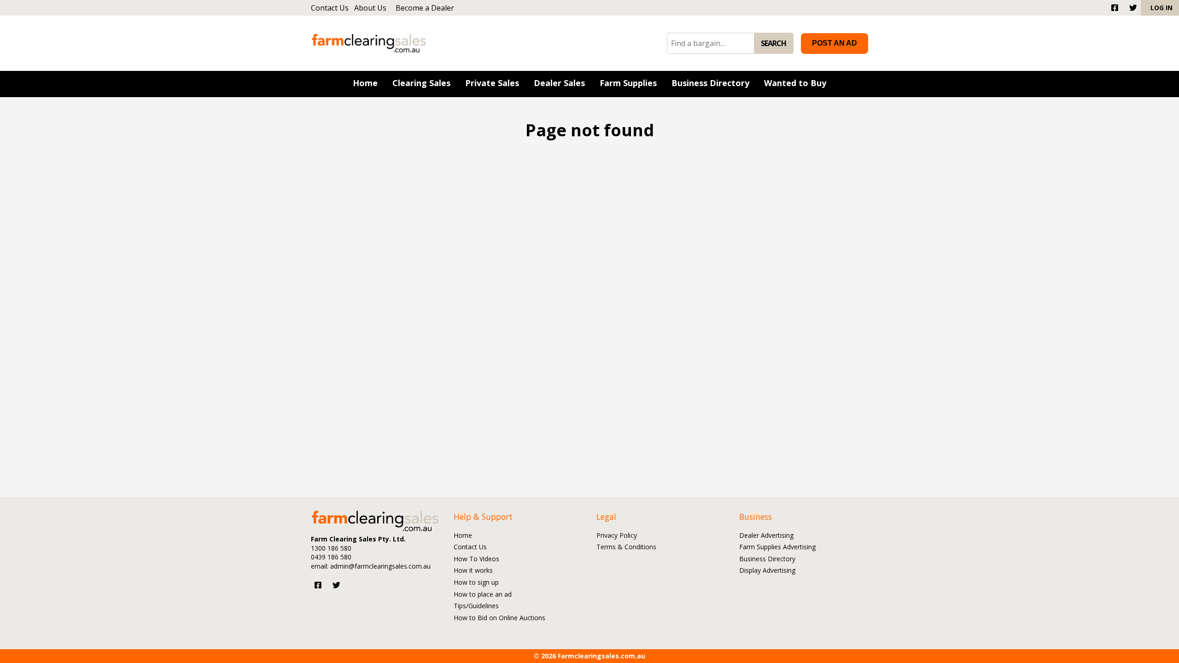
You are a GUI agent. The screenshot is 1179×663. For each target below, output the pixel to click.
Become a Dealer (425, 8)
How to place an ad (483, 595)
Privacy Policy (616, 536)
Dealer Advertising (766, 536)
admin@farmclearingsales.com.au (380, 566)
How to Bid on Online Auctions (499, 618)
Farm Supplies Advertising (777, 547)
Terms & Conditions (626, 547)
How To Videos (476, 559)
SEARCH (773, 43)
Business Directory (767, 559)
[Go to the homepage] (369, 43)
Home (463, 536)
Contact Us (330, 8)
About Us (370, 8)
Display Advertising (767, 571)
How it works (473, 571)
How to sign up (476, 583)
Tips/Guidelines (476, 606)
